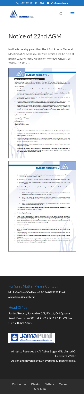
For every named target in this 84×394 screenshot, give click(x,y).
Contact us (19, 384)
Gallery (49, 384)
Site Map (40, 388)
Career (63, 384)
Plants (35, 384)
